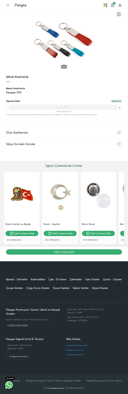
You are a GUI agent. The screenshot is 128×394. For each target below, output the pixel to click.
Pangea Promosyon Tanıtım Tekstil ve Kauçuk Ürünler (53, 380)
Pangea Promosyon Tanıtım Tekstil (104, 380)
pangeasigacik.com (75, 354)
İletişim (16, 380)
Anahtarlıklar (38, 279)
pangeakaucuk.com (75, 349)
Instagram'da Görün (19, 356)
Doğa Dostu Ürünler (38, 288)
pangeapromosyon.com (77, 345)
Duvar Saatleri (61, 288)
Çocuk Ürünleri (14, 288)
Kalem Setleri (81, 288)
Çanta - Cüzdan (112, 279)
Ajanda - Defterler (17, 279)
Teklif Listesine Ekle (24, 233)
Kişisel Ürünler (100, 288)
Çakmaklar (76, 279)
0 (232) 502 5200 (17, 325)
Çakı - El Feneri (57, 279)
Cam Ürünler (92, 279)
